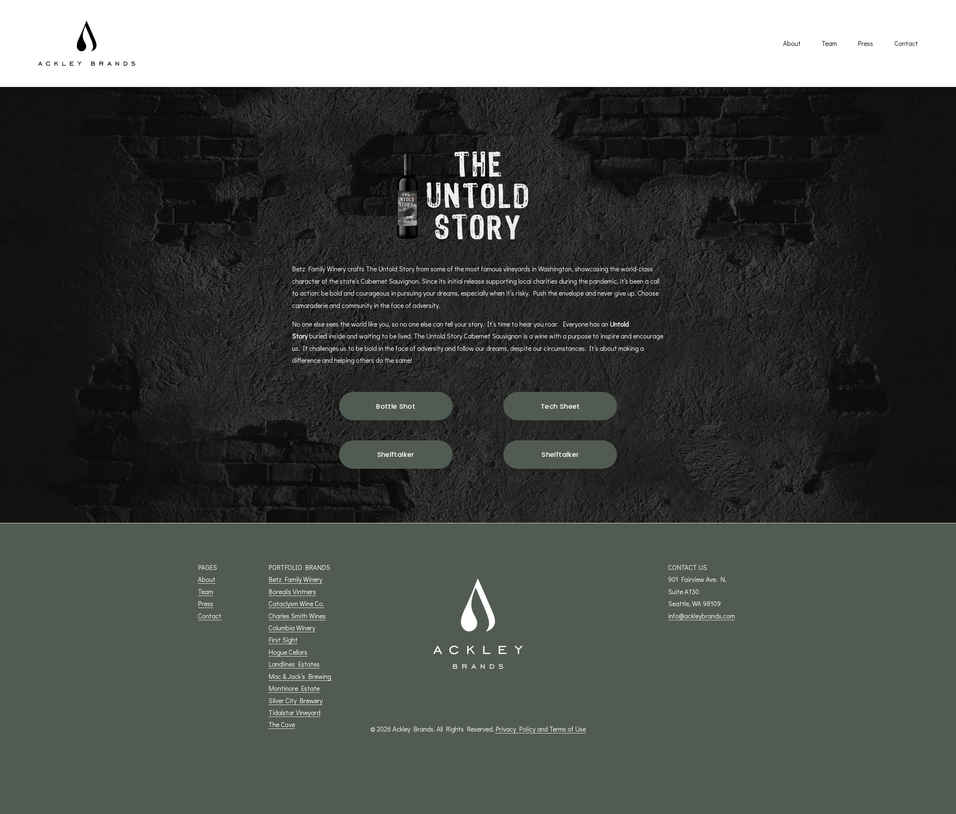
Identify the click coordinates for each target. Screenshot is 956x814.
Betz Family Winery (295, 579)
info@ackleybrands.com (701, 615)
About (792, 43)
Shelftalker (396, 454)
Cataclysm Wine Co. (296, 603)
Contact (906, 43)
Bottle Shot (395, 406)
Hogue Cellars (288, 652)
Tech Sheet (560, 406)
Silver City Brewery (296, 700)
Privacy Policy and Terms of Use (541, 728)
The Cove (282, 724)
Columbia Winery (292, 627)
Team (829, 43)
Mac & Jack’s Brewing (300, 676)
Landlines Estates (294, 663)
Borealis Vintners (292, 591)
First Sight (283, 639)
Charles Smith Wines (297, 615)
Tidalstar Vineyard (294, 712)
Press (865, 43)
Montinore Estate (294, 688)
